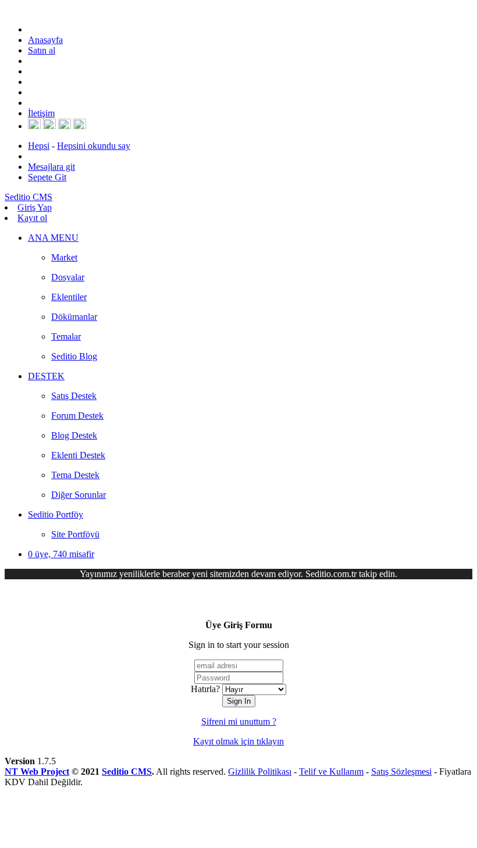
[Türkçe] (79, 126)
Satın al (41, 50)
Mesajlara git (51, 167)
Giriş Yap (34, 207)
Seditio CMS (127, 771)
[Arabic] (64, 126)
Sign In (239, 701)
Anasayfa (45, 40)
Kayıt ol (32, 218)
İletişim (41, 113)
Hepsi (38, 146)
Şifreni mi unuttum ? (238, 721)
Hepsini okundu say (93, 146)
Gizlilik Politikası (259, 771)
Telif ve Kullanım (331, 771)
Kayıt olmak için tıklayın (238, 741)
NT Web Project (37, 771)
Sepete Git (47, 177)
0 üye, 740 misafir (61, 554)
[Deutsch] (49, 126)
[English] (34, 126)
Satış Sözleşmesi (401, 771)
